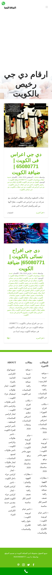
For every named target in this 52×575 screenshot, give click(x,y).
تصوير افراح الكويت (30, 293)
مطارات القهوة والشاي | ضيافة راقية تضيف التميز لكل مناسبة (26, 488)
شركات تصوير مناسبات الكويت (18, 305)
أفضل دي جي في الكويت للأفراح (28, 182)
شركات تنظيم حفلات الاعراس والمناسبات (29, 308)
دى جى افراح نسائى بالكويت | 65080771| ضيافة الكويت (26, 233)
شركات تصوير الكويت (37, 305)
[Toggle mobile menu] (47, 7)
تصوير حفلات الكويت (27, 295)
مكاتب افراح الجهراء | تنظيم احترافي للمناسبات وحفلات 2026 (26, 414)
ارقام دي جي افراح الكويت (28, 281)
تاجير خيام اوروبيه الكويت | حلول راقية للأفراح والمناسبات (26, 519)
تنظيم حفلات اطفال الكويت (28, 298)
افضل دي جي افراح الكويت (27, 288)
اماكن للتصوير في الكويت (25, 290)
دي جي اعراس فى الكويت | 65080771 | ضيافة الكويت (26, 125)
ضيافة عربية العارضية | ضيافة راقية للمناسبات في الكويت (26, 382)
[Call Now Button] (26, 571)
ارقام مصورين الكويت (30, 285)
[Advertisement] (26, 42)
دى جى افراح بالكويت (31, 303)
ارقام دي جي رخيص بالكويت (28, 283)
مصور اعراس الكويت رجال (21, 310)
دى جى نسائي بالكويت (15, 303)
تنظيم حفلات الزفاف (29, 300)
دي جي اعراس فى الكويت (35, 187)
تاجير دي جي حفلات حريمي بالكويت (21, 185)
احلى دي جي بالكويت (30, 278)
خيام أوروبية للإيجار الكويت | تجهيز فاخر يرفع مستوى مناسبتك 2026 (26, 451)
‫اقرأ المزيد (40, 213)
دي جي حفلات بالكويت (18, 187)
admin (37, 177)
